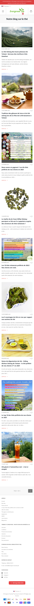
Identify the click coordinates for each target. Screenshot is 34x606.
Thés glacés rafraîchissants (8, 512)
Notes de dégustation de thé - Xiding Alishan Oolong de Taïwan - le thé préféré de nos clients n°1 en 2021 (16, 363)
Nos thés (3, 503)
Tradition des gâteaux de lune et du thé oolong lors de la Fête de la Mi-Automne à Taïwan (16, 115)
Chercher (4, 527)
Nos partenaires (5, 540)
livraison (3, 538)
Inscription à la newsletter (7, 549)
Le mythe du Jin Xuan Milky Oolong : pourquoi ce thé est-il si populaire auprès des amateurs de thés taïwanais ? (16, 221)
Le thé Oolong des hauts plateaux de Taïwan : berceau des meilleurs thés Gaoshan (15, 54)
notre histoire (5, 518)
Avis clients (4, 553)
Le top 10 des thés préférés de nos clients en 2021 (13, 507)
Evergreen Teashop (8, 594)
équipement (4, 514)
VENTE (3, 516)
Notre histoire (5, 547)
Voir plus (4, 69)
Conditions (4, 529)
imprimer (4, 534)
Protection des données (7, 531)
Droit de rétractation (6, 536)
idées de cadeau (5, 509)
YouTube (6, 577)
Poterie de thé (5, 505)
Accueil (3, 501)
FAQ (2, 551)
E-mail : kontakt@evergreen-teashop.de (10, 565)
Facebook (6, 573)
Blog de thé (4, 520)
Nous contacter (5, 556)
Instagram (6, 575)
